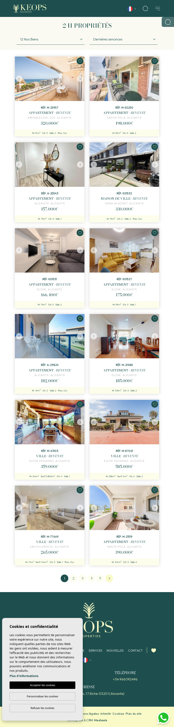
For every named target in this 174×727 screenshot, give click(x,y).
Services (95, 650)
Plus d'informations (24, 676)
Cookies (118, 714)
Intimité (106, 714)
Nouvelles (115, 650)
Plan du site (134, 714)
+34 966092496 (125, 679)
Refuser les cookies (42, 708)
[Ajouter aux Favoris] (80, 61)
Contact (135, 650)
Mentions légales (87, 714)
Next (80, 79)
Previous (19, 79)
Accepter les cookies (42, 685)
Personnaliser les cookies (42, 696)
